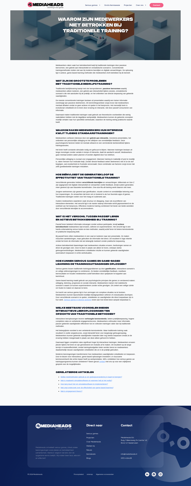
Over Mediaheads (93, 442)
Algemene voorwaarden (105, 474)
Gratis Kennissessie (112, 5)
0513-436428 (126, 458)
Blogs (88, 458)
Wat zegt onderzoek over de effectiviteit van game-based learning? (87, 388)
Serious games (91, 5)
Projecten (128, 5)
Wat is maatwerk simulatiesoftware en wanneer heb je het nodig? (86, 381)
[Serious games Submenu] (99, 5)
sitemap (90, 474)
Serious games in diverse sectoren (77, 300)
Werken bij (90, 446)
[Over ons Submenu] (145, 5)
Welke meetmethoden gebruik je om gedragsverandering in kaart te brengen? (91, 377)
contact (102, 362)
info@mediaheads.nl (129, 454)
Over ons (139, 5)
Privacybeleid (79, 474)
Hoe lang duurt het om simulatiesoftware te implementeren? (84, 384)
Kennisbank (91, 454)
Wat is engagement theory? (71, 391)
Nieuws (89, 450)
